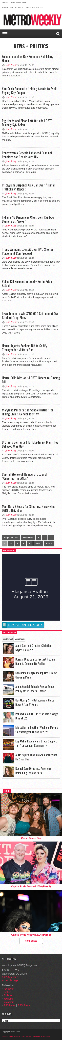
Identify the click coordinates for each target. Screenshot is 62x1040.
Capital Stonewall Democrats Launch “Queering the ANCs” (24, 476)
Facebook (8, 988)
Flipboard (8, 995)
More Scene (31, 941)
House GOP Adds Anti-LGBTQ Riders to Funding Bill (31, 380)
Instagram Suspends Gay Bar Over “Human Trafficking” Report (28, 187)
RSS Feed (45, 1036)
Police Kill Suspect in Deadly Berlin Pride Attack (27, 283)
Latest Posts (19, 639)
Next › (38, 543)
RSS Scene (24, 1005)
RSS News (9, 1005)
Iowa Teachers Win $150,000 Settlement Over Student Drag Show (31, 316)
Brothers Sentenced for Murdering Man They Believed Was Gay (30, 444)
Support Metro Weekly (11, 1036)
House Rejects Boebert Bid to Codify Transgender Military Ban (24, 348)
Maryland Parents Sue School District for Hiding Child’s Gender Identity (27, 412)
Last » (49, 543)
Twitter (7, 992)
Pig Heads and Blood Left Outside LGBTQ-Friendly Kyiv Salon (28, 123)
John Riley (10, 65)
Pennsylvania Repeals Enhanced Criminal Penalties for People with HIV (27, 155)
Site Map (36, 1036)
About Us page (10, 980)
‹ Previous (28, 537)
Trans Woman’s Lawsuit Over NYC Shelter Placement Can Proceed (27, 251)
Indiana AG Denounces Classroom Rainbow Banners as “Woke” (28, 219)
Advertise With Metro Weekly (14, 2)
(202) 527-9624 (10, 977)
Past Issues (26, 1036)
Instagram (8, 1002)
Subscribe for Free (34, 7)
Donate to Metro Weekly (12, 7)
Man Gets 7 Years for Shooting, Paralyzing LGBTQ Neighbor (28, 508)
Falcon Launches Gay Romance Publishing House (27, 58)
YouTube (8, 998)
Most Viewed (8, 639)
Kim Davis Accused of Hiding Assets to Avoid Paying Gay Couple (29, 91)
